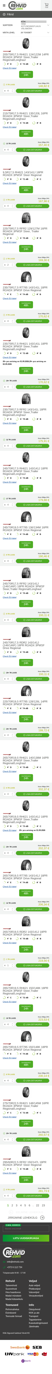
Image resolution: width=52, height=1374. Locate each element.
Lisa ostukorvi (34, 91)
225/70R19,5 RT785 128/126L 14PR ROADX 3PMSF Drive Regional (25, 703)
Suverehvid (11, 1289)
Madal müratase (13, 1296)
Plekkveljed (34, 1289)
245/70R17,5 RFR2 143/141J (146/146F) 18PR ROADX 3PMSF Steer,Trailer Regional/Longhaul (24, 586)
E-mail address (13, 1225)
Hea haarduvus (13, 1292)
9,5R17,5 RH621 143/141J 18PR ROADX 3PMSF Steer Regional (23, 173)
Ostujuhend (34, 1309)
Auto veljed (34, 1285)
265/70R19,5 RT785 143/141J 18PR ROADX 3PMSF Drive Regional (25, 877)
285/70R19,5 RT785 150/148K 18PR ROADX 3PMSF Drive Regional (25, 1048)
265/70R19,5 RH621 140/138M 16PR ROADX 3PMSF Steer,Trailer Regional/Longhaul (26, 760)
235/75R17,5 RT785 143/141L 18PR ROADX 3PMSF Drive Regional (25, 289)
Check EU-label (9, 68)
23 (43, 1205)
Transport (33, 1316)
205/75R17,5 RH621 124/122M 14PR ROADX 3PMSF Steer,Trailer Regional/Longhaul (26, 57)
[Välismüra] (33, 28)
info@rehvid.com (15, 1262)
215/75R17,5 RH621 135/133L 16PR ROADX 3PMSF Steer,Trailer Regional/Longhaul (25, 116)
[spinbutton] (9, 91)
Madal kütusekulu (14, 1299)
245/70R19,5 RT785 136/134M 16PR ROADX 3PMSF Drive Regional (25, 528)
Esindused (11, 1313)
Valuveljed (34, 1292)
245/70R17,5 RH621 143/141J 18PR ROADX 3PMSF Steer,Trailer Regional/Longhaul (25, 471)
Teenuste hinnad (14, 1316)
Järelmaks (34, 1326)
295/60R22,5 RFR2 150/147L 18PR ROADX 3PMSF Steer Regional (24, 1163)
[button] (12, 90)
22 (37, 1205)
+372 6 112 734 (14, 1267)
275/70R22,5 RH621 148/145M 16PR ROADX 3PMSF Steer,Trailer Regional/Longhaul (26, 1106)
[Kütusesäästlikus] (33, 26)
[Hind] (33, 24)
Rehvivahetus (12, 1309)
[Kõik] (33, 22)
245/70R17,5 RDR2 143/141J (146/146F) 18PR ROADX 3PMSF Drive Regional (24, 645)
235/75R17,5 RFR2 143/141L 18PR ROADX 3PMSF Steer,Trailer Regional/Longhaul (24, 412)
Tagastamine (35, 1319)
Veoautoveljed (36, 1296)
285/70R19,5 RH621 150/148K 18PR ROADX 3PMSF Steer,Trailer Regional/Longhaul (25, 991)
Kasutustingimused (38, 1323)
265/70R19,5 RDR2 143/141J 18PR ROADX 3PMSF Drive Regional (25, 933)
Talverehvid (11, 1285)
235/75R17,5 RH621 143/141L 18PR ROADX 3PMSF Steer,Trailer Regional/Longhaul (25, 346)
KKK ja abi (34, 1313)
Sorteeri (8, 25)
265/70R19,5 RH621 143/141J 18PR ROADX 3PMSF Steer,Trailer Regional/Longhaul (25, 819)
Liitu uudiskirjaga (26, 1238)
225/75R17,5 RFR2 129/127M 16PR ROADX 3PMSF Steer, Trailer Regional (25, 231)
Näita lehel (9, 32)
